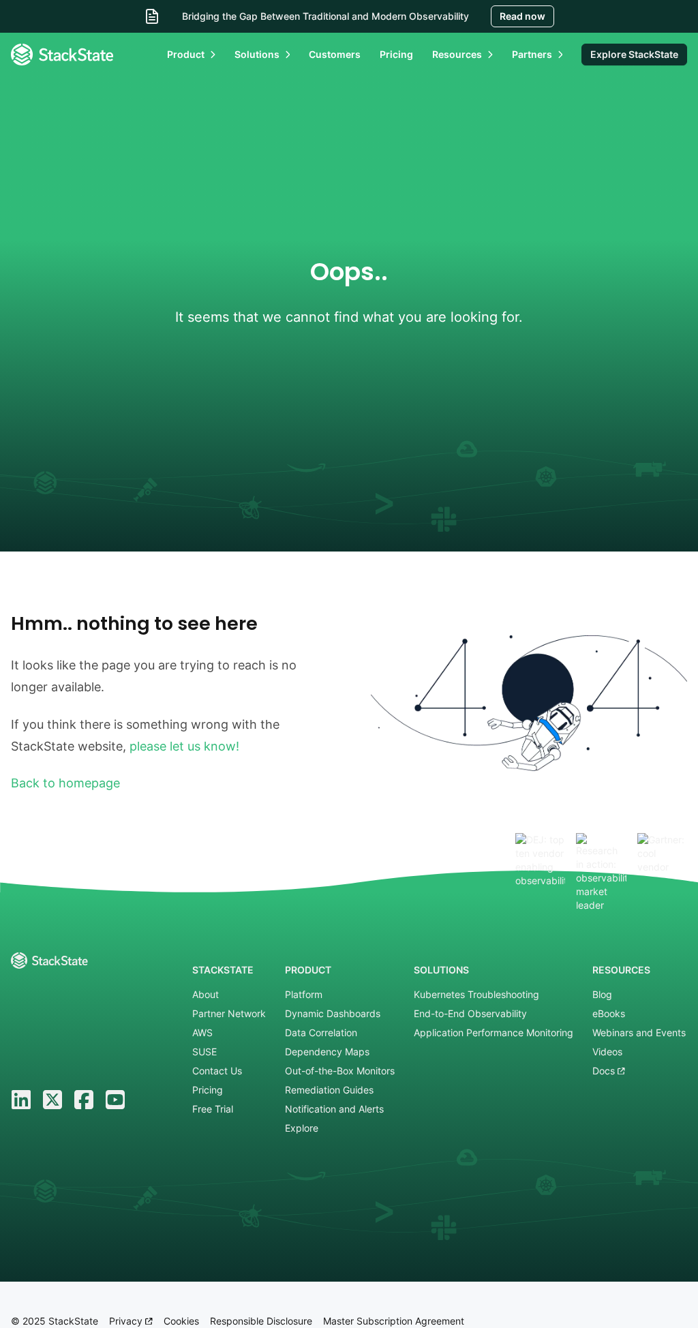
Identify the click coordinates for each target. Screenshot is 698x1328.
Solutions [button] (256, 54)
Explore (301, 1128)
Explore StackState (634, 54)
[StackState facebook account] (84, 1100)
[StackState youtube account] (115, 1100)
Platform (303, 994)
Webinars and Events (639, 1032)
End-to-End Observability (470, 1013)
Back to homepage (65, 783)
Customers (335, 54)
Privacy (127, 1321)
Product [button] (185, 54)
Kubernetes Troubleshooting (476, 994)
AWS (202, 1032)
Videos (607, 1051)
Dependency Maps (327, 1051)
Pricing (396, 54)
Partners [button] (532, 54)
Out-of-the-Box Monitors (340, 1070)
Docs (605, 1070)
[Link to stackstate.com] (62, 54)
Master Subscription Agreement (393, 1321)
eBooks (608, 1013)
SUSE (204, 1051)
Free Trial (212, 1109)
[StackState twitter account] (52, 1100)
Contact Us (217, 1070)
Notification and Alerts (334, 1109)
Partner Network (229, 1013)
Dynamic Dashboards (332, 1013)
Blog (602, 994)
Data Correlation (321, 1032)
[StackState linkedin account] (21, 1100)
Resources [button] (457, 54)
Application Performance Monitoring (493, 1032)
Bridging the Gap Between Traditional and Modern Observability (325, 16)
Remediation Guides (329, 1090)
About (205, 994)
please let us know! (184, 746)
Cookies (181, 1321)
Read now (522, 16)
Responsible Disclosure (261, 1321)
